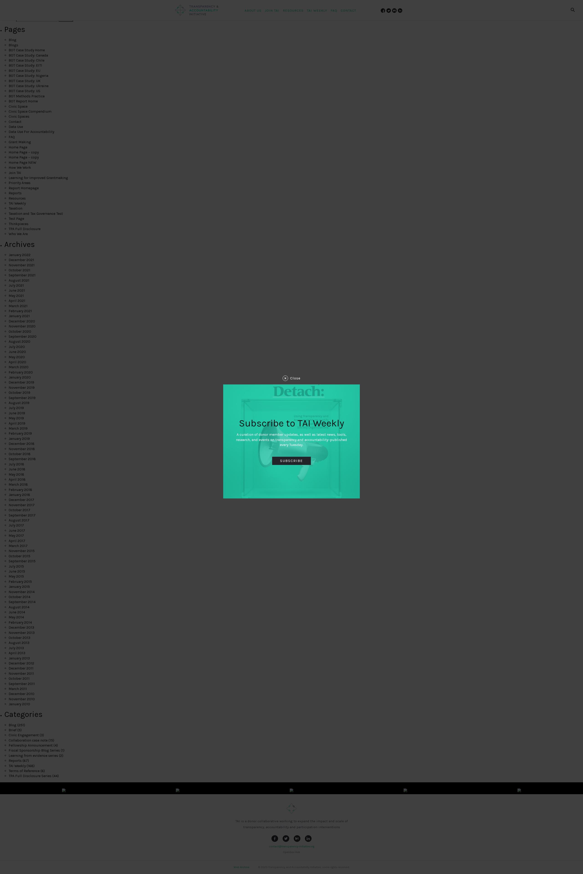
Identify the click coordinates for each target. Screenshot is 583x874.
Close (295, 378)
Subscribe (291, 461)
